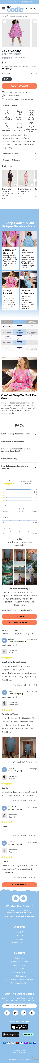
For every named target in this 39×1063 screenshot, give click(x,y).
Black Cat (12, 653)
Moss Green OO (15, 705)
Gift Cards (20, 936)
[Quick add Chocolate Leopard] (15, 185)
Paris (11, 852)
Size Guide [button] (33, 73)
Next (35, 180)
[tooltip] (29, 589)
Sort (17, 630)
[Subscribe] (34, 1005)
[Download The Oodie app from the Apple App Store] (19, 1026)
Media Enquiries (19, 976)
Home (4, 16)
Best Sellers (12, 16)
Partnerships (19, 972)
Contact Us (19, 958)
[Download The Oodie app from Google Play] (10, 1034)
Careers (19, 939)
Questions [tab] (25, 610)
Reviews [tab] (9, 610)
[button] (3, 8)
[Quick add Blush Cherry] (32, 185)
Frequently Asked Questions (19, 962)
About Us (19, 932)
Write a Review (24, 623)
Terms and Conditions (24, 1059)
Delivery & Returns (19, 965)
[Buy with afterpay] (28, 1034)
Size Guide (19, 969)
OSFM (7, 79)
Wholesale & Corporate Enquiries (19, 980)
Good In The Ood (19, 943)
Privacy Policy (13, 1059)
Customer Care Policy (19, 983)
